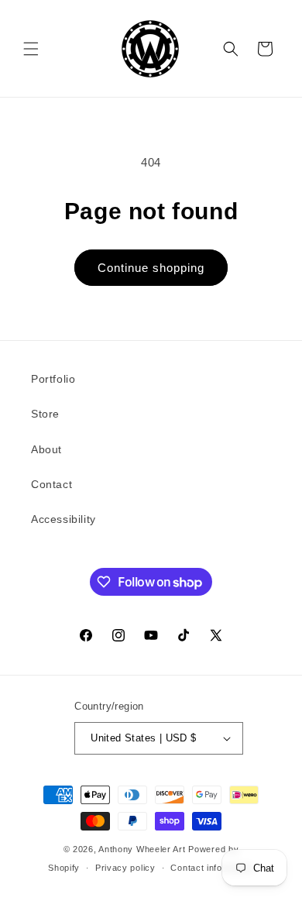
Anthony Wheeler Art (141, 849)
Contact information (211, 867)
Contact (51, 484)
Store (45, 414)
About (46, 449)
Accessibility (63, 519)
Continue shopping (151, 267)
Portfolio (53, 379)
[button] (31, 49)
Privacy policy (125, 867)
